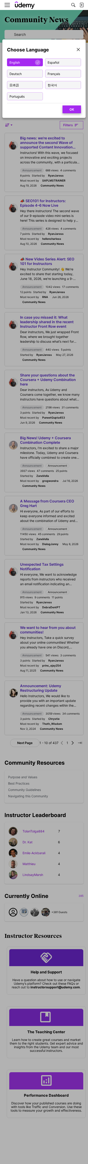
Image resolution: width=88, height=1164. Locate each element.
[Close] (78, 50)
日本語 (14, 85)
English (14, 62)
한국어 (52, 85)
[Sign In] (81, 5)
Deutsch (15, 73)
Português (17, 96)
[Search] (73, 5)
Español (53, 62)
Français (54, 73)
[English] (25, 5)
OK (71, 109)
